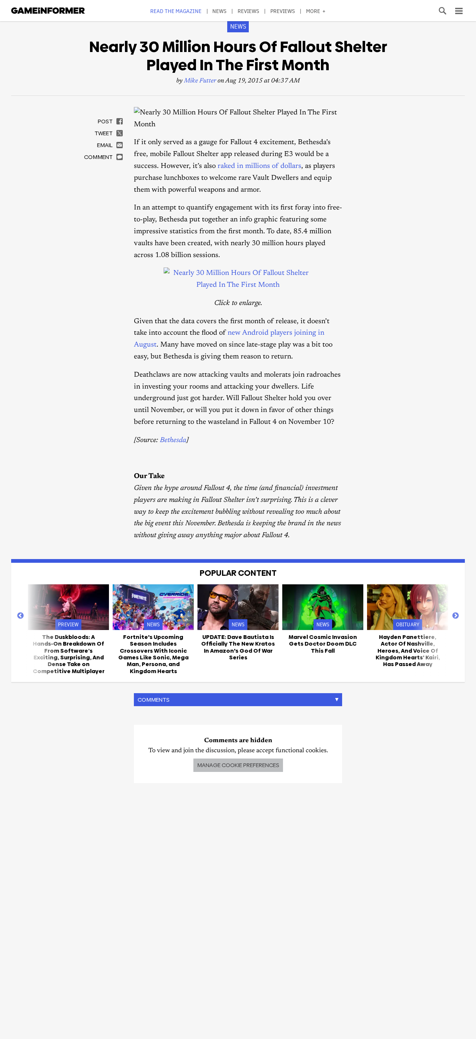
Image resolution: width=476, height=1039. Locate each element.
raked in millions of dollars (259, 166)
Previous (20, 616)
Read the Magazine (176, 10)
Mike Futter (200, 81)
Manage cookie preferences (238, 765)
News (219, 10)
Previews (282, 10)
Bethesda (173, 440)
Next (455, 616)
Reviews (249, 10)
